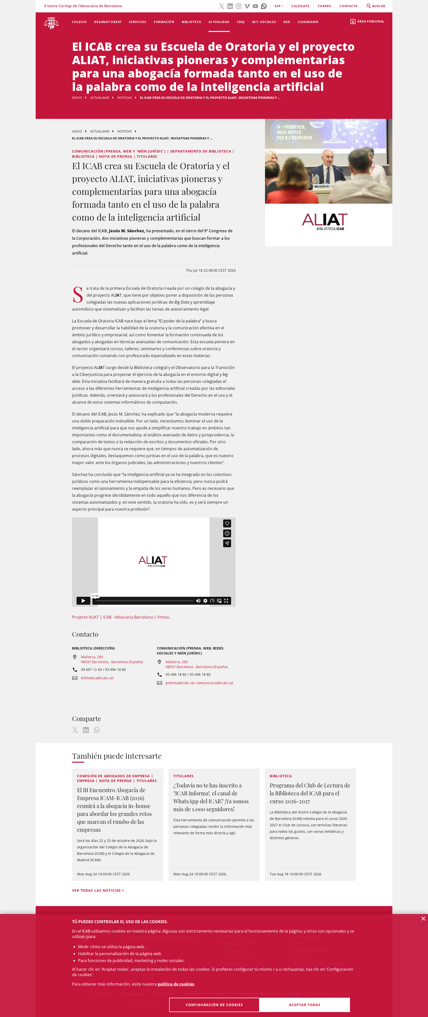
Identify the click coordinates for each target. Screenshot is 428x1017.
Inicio (77, 97)
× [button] (423, 918)
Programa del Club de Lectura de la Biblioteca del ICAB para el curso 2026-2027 (310, 793)
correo (325, 6)
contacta (348, 6)
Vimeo (163, 617)
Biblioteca (191, 22)
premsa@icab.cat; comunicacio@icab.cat (199, 682)
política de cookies (176, 984)
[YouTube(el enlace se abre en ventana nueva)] (255, 5)
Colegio (79, 22)
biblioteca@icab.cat (97, 678)
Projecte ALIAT (85, 617)
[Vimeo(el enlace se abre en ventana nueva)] (247, 5)
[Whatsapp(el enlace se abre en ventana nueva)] (264, 5)
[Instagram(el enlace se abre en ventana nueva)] (238, 5)
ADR (286, 22)
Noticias (124, 97)
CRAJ (241, 22)
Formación (164, 22)
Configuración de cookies (214, 1004)
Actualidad (219, 22)
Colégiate (300, 6)
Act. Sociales (264, 22)
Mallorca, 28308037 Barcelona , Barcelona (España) (112, 659)
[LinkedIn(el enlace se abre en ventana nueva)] (230, 5)
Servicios (137, 22)
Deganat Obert (108, 22)
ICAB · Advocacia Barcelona (128, 617)
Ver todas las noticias (96, 890)
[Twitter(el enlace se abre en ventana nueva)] (221, 5)
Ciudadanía (308, 22)
